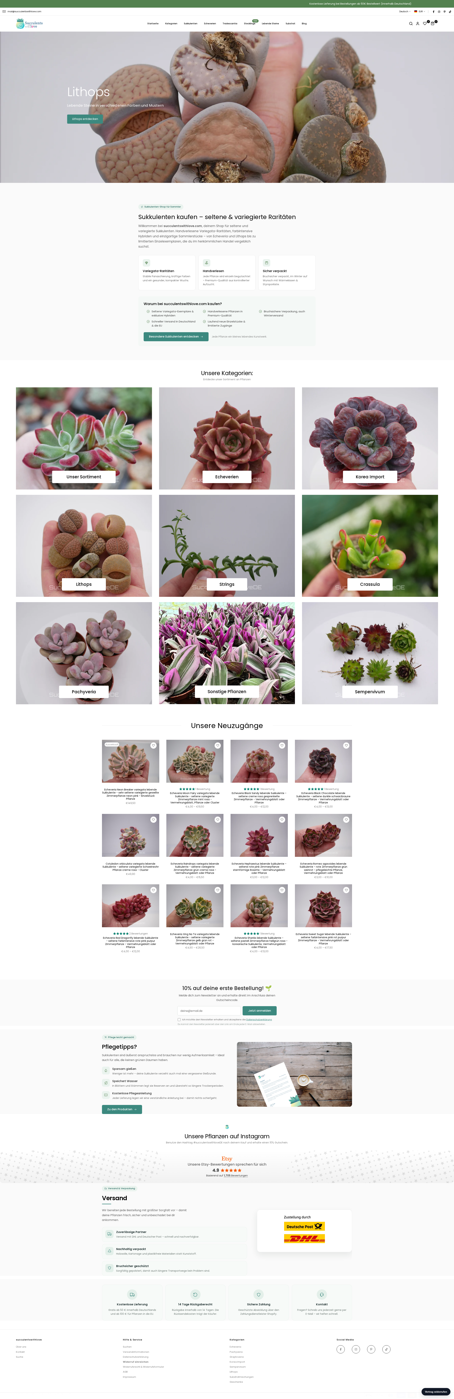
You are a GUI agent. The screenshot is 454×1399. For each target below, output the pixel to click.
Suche (19, 1357)
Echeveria (235, 1346)
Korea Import (370, 477)
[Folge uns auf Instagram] (439, 11)
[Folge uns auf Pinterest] (444, 11)
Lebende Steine (270, 23)
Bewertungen (236, 1175)
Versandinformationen (136, 1352)
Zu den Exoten (75, 127)
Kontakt (20, 1352)
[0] (425, 24)
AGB (125, 1371)
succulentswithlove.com (63, 1393)
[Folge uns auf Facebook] (433, 11)
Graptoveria (237, 1357)
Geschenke (236, 1382)
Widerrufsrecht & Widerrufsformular (143, 1366)
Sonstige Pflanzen (227, 692)
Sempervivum (370, 692)
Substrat (290, 23)
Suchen (127, 1346)
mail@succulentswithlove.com (24, 11)
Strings (227, 584)
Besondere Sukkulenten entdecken (174, 336)
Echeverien (210, 23)
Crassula (370, 584)
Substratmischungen (242, 1377)
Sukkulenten (190, 23)
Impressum (129, 1377)
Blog (304, 23)
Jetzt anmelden (259, 1011)
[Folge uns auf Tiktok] (450, 11)
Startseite (153, 23)
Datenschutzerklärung (259, 1019)
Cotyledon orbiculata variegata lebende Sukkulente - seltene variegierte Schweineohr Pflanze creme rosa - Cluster (131, 867)
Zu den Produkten (119, 1109)
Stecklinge (251, 23)
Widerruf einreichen (135, 1362)
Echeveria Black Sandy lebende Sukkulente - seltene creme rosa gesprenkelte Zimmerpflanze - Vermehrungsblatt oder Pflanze (259, 797)
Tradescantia (230, 23)
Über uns (21, 1346)
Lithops (84, 584)
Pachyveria (84, 692)
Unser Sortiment (84, 477)
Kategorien (171, 23)
